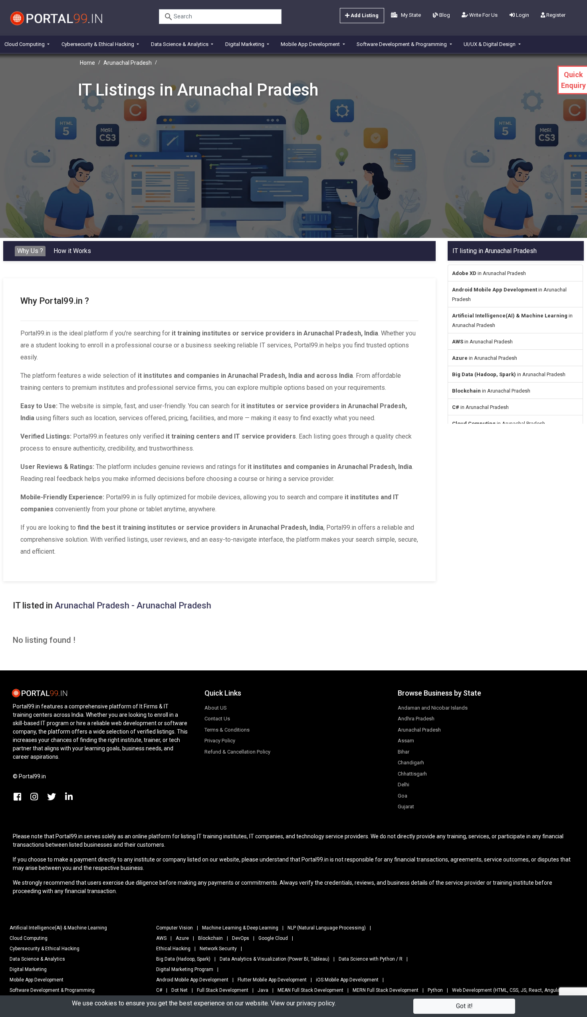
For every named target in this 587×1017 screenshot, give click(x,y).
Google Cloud (273, 938)
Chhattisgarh (412, 774)
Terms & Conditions (227, 730)
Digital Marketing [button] (245, 44)
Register (555, 15)
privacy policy (316, 1003)
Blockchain (210, 938)
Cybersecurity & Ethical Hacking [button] (98, 44)
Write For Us (483, 15)
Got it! (464, 1006)
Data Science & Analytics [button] (180, 44)
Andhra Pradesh (416, 719)
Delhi (403, 785)
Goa (402, 796)
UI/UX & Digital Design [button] (490, 44)
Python (435, 990)
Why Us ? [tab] (30, 251)
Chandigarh (411, 763)
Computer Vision (174, 928)
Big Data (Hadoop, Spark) (183, 959)
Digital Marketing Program (184, 969)
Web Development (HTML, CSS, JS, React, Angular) (507, 990)
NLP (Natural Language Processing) (327, 928)
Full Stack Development (222, 990)
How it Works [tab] (72, 251)
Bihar (403, 752)
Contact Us (217, 719)
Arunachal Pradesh (127, 63)
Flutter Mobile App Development (272, 980)
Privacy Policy (219, 741)
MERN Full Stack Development (385, 990)
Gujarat (406, 807)
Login (522, 15)
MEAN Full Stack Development (310, 990)
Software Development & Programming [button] (402, 44)
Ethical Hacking (173, 948)
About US (215, 708)
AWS (161, 938)
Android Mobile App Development (192, 980)
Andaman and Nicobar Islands (433, 708)
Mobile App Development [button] (311, 44)
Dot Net (179, 990)
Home (87, 63)
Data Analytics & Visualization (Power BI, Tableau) (274, 959)
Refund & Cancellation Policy (237, 752)
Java (263, 990)
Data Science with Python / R (371, 959)
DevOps (240, 938)
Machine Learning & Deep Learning (240, 928)
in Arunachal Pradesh (489, 273)
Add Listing (364, 15)
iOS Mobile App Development (347, 980)
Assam (406, 741)
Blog (444, 15)
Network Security (218, 948)
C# (159, 990)
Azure (182, 938)
